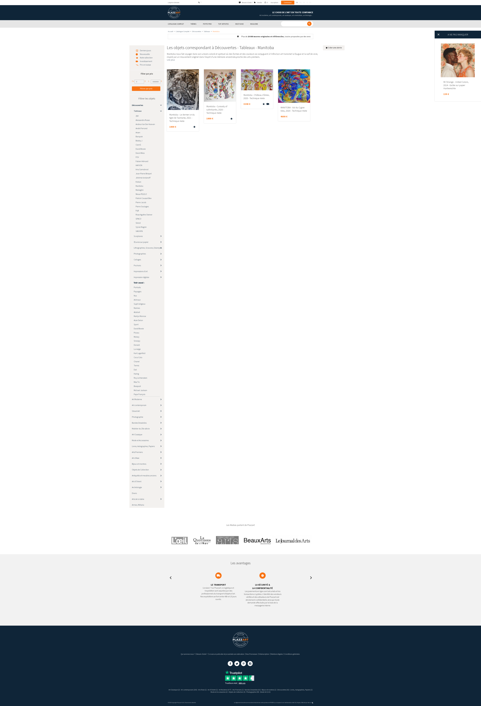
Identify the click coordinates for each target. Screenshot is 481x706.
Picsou (136, 332)
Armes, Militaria (138, 505)
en (300, 2)
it (307, 2)
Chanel (137, 361)
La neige (137, 349)
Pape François (139, 394)
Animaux (137, 299)
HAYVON (139, 165)
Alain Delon (138, 320)
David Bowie (141, 149)
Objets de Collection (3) (236, 692)
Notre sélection (146, 57)
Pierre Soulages (142, 206)
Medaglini (139, 190)
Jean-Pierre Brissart (144, 173)
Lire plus (171, 59)
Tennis (136, 365)
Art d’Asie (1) (202, 690)
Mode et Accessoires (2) (219, 692)
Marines (137, 308)
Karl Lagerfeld (139, 353)
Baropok (139, 136)
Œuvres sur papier (141, 242)
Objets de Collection (140, 469)
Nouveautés (145, 54)
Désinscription (264, 654)
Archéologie (137, 487)
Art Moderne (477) (225, 690)
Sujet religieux (139, 304)
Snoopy (137, 341)
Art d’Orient (136, 481)
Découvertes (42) (283, 690)
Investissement (146, 61)
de (304, 2)
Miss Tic (137, 382)
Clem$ (138, 144)
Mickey (136, 337)
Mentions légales (277, 654)
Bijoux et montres (139, 464)
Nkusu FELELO (141, 194)
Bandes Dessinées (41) (253, 690)
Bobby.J (139, 140)
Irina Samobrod (142, 169)
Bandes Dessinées (139, 423)
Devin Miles (140, 153)
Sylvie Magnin (141, 227)
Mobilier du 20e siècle (141, 428)
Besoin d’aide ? (202, 654)
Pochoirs (137, 265)
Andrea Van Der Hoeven (145, 124)
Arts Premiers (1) (238, 690)
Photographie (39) (252, 692)
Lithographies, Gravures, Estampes (148, 248)
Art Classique (137, 434)
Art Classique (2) (174, 690)
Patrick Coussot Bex (144, 198)
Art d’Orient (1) (213, 690)
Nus (135, 295)
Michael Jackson (140, 390)
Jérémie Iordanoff (143, 177)
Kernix (309, 702)
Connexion (288, 2)
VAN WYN (139, 231)
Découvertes (196, 31)
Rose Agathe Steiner (144, 214)
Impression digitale (141, 277)
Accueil (170, 31)
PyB (137, 210)
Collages (137, 259)
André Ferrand (141, 128)
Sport (136, 324)
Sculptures (138, 236)
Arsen (138, 132)
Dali (135, 369)
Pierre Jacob (141, 202)
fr (297, 2)
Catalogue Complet (182, 31)
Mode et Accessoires (140, 440)
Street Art (136, 411)
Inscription (274, 2)
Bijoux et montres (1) (269, 690)
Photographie (137, 417)
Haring (136, 373)
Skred (138, 223)
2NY (137, 116)
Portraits (137, 287)
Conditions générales (292, 654)
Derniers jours (145, 50)
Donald (137, 345)
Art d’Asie (135, 458)
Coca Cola (138, 357)
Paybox (298, 702)
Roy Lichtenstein (140, 378)
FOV (137, 157)
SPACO (138, 218)
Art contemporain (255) (189, 690)
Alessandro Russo (143, 120)
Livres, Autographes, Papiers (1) (301, 690)
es (310, 2)
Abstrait (137, 312)
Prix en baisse (145, 64)
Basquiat (137, 386)
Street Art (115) (265, 692)
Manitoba (139, 186)
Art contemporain (139, 405)
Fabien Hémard (142, 161)
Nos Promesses (251, 654)
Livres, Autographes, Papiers (143, 446)
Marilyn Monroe (140, 316)
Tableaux (207, 31)
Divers (134, 493)
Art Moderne (137, 399)
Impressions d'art (141, 271)
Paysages (137, 291)
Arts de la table (138, 499)
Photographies (140, 253)
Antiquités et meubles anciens (144, 475)
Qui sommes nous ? (188, 654)
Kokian (138, 182)
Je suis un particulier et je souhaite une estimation (226, 654)
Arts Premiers (137, 452)
